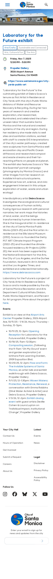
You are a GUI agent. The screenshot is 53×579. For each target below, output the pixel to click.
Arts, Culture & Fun (13, 52)
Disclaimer (39, 463)
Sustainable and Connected (32, 47)
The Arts (30, 52)
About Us (7, 471)
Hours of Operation (13, 443)
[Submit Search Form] (8, 19)
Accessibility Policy (40, 478)
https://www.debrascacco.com (21, 272)
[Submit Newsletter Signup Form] (42, 540)
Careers (7, 464)
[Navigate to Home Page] (27, 4)
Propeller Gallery (19, 68)
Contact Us (9, 435)
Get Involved (9, 450)
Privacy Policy (41, 470)
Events (37, 435)
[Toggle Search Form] (46, 4)
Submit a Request (12, 457)
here (6, 302)
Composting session (21, 345)
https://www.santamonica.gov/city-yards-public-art (28, 82)
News (37, 443)
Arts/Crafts (9, 47)
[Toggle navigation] (7, 4)
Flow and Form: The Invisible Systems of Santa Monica (28, 366)
